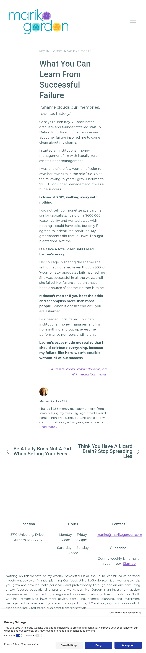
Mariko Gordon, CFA (79, 51)
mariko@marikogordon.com (119, 535)
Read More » (48, 427)
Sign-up (129, 564)
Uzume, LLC (41, 594)
